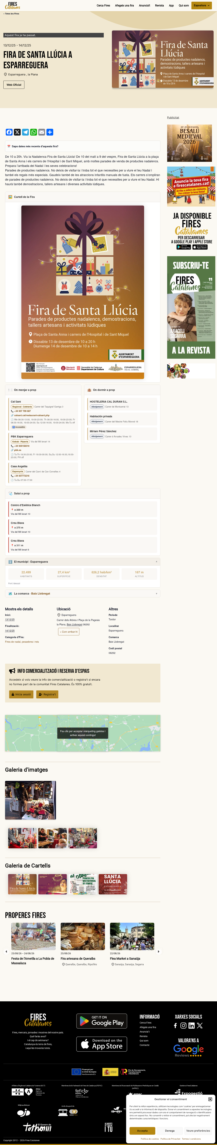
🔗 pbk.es (16, 450)
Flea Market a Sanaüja (125, 958)
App (171, 5)
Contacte (144, 1045)
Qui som (184, 5)
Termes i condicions (191, 1139)
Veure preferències (198, 1130)
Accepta (142, 1130)
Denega (170, 1130)
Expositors (200, 5)
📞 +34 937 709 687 (21, 411)
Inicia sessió (23, 694)
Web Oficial (14, 84)
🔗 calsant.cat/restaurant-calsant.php (30, 415)
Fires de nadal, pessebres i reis (22, 641)
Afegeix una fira (124, 5)
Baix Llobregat (40, 593)
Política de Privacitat (170, 1139)
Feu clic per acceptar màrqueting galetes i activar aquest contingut (82, 733)
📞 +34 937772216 (20, 475)
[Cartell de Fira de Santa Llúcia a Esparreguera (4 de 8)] (82, 838)
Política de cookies (150, 1139)
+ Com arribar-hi (68, 631)
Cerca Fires (103, 5)
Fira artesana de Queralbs (78, 958)
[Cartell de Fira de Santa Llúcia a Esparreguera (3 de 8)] (52, 838)
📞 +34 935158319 (20, 445)
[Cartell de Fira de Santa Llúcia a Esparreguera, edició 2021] (113, 884)
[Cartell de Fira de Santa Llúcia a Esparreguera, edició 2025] (22, 884)
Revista (159, 5)
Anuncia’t (144, 5)
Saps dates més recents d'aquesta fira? (35, 146)
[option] (33, 944)
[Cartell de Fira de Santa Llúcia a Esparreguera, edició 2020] (82, 884)
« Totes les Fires (11, 13)
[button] (210, 1099)
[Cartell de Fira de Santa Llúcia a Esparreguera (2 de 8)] (22, 838)
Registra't (50, 694)
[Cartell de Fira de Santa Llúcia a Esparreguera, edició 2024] (52, 884)
